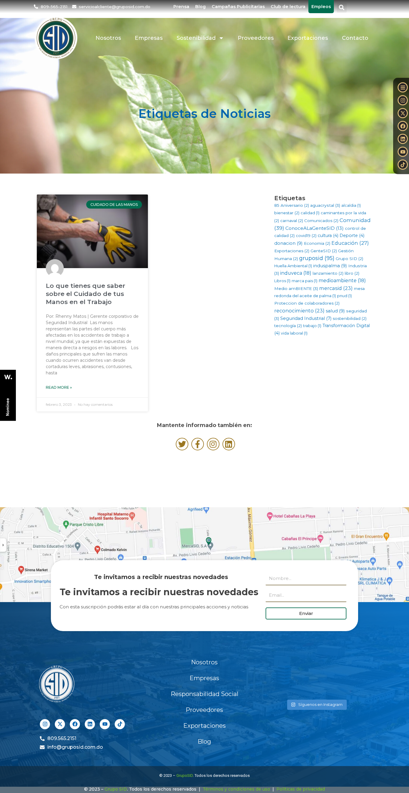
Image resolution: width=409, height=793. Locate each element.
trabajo (312, 325)
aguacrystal (325, 205)
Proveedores (256, 38)
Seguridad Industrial (305, 318)
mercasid (336, 288)
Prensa (181, 6)
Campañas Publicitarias (238, 6)
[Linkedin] (403, 139)
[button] (342, 8)
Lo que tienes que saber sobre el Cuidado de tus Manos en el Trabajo (85, 294)
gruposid (316, 258)
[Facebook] (403, 126)
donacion (288, 243)
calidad (310, 212)
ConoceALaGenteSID (314, 228)
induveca (295, 273)
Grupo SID (349, 258)
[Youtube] (403, 152)
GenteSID (323, 250)
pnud (344, 295)
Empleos (321, 6)
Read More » (59, 387)
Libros (282, 280)
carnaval (291, 220)
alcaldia (351, 205)
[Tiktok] (403, 164)
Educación (350, 243)
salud (335, 311)
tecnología (288, 325)
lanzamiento (328, 273)
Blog (200, 6)
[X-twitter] (403, 113)
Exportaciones (307, 38)
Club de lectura (288, 6)
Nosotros (108, 38)
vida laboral (294, 333)
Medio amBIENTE (296, 288)
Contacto (355, 38)
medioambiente (342, 280)
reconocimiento (299, 311)
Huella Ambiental (293, 265)
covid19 (306, 235)
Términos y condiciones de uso (236, 789)
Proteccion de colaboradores (307, 303)
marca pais (304, 280)
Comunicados (321, 220)
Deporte (352, 235)
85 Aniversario (291, 205)
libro (352, 273)
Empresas (149, 38)
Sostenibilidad (196, 38)
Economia (317, 243)
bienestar (286, 212)
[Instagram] (403, 100)
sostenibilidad (349, 318)
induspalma (330, 265)
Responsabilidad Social (204, 694)
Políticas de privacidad (300, 789)
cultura (328, 235)
